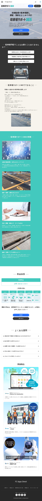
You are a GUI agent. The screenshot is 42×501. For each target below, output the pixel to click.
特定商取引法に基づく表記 (19, 487)
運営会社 (11, 487)
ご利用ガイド (6, 487)
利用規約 (26, 487)
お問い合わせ (21, 33)
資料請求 (21, 30)
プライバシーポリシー (33, 487)
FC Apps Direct (8, 2)
